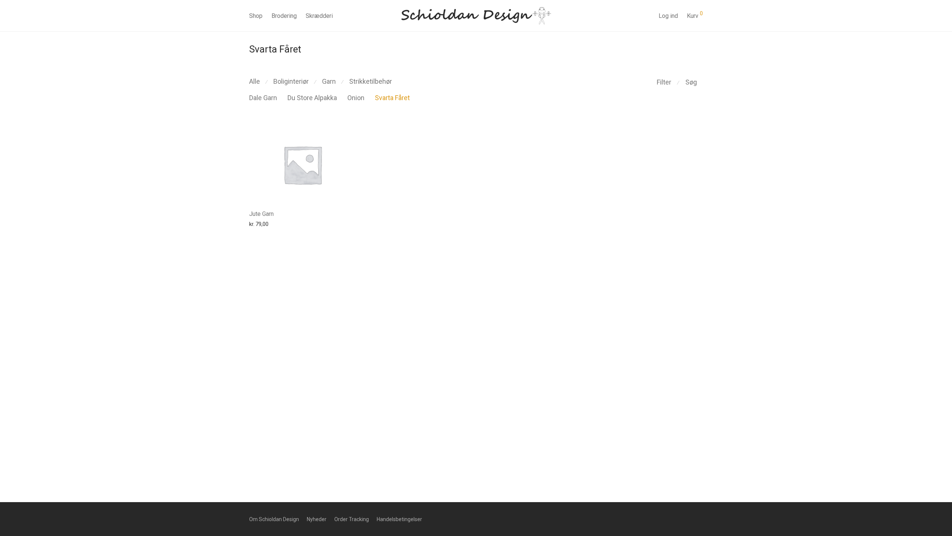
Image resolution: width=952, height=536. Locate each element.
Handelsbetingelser (399, 519)
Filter (664, 82)
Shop (256, 15)
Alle (254, 81)
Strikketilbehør (370, 81)
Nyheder (317, 519)
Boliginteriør (291, 81)
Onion (355, 98)
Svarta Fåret (392, 98)
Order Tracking (351, 519)
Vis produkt (258, 224)
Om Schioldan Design (274, 519)
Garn (329, 81)
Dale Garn (263, 98)
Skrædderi (319, 15)
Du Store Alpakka (312, 98)
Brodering (284, 15)
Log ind (668, 15)
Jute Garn (261, 213)
